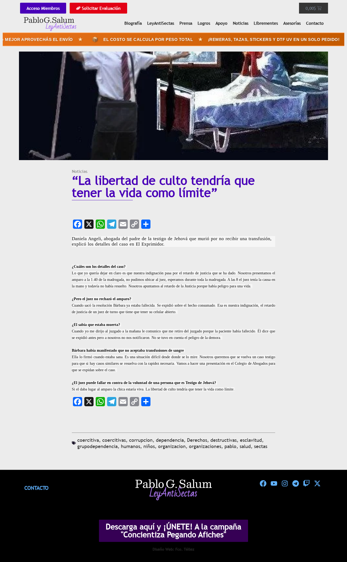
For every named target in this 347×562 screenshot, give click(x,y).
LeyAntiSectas (160, 23)
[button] (331, 546)
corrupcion (141, 440)
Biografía (133, 23)
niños (149, 446)
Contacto (315, 23)
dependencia (170, 440)
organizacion (172, 446)
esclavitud (251, 440)
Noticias (240, 23)
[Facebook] (263, 483)
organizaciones (205, 446)
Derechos (197, 440)
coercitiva (88, 440)
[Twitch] (306, 483)
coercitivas (114, 440)
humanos (130, 446)
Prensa (185, 23)
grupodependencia (97, 446)
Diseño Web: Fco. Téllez (173, 549)
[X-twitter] (317, 483)
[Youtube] (273, 483)
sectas (260, 446)
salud (245, 446)
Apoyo (221, 23)
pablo (230, 446)
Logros (204, 23)
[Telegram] (295, 483)
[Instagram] (284, 483)
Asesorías (292, 23)
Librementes (266, 23)
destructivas (223, 440)
